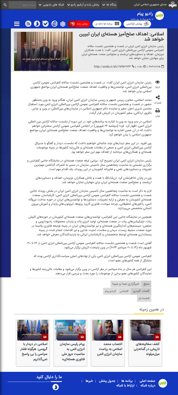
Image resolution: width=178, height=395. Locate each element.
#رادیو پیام (110, 291)
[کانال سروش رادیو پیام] (55, 388)
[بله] (45, 24)
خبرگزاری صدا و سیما (125, 283)
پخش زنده (82, 24)
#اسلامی (124, 291)
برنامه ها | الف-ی (103, 24)
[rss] (28, 24)
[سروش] (37, 24)
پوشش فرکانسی (134, 24)
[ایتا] (54, 24)
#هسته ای (144, 298)
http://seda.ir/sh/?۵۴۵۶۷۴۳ (112, 66)
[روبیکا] (62, 24)
